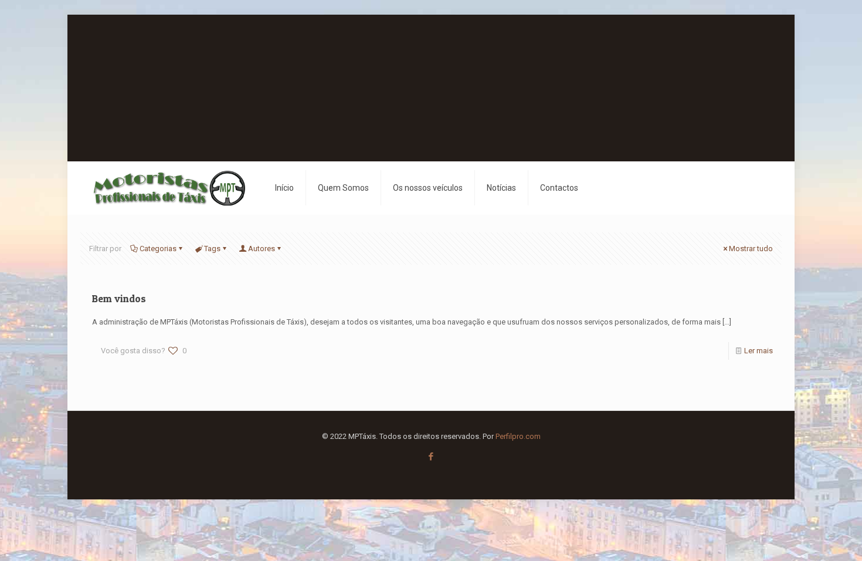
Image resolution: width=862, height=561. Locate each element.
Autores (261, 248)
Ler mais (758, 350)
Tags (212, 248)
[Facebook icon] (431, 456)
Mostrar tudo (751, 248)
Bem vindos (119, 298)
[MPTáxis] (169, 187)
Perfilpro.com (518, 436)
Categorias (158, 248)
